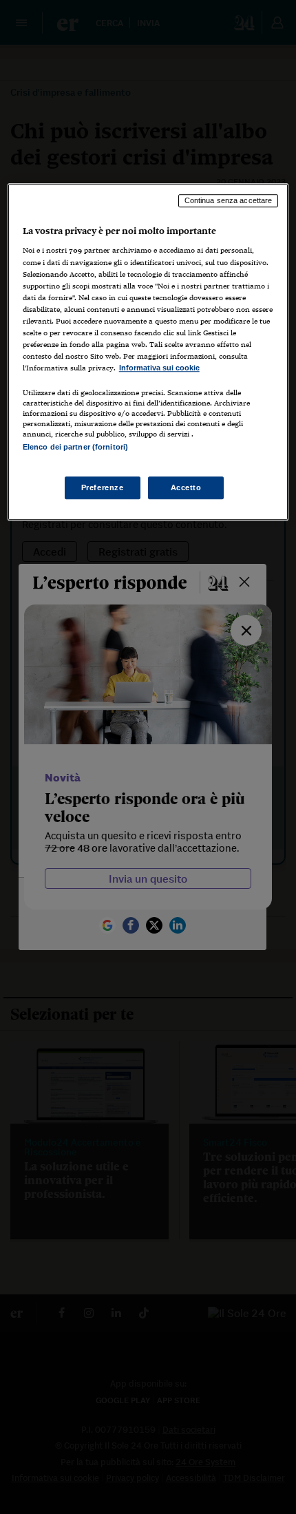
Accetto (186, 487)
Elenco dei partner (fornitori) (75, 447)
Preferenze (102, 487)
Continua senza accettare (228, 200)
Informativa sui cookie (159, 368)
